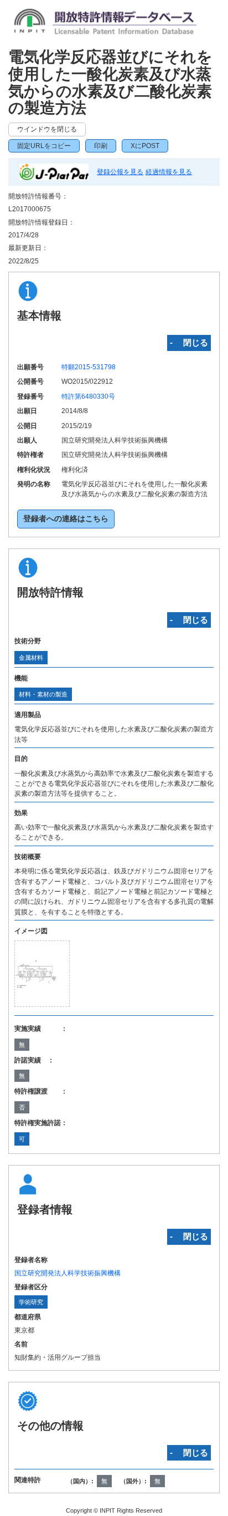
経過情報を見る (169, 172)
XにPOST (145, 146)
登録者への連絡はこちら (65, 519)
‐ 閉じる (189, 342)
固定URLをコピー (44, 146)
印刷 (100, 146)
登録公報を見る (120, 172)
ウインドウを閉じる (47, 129)
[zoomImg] (42, 974)
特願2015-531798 (88, 367)
